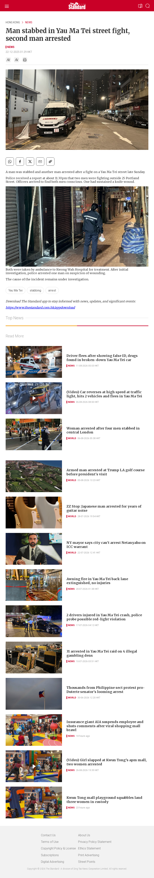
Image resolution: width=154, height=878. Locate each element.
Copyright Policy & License (58, 848)
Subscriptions (50, 855)
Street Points (86, 862)
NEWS (28, 22)
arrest (52, 290)
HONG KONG (13, 22)
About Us (84, 835)
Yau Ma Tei (15, 290)
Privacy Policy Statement (94, 842)
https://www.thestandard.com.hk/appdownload (40, 307)
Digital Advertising (52, 862)
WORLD (72, 438)
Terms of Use (50, 842)
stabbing (35, 290)
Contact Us (48, 835)
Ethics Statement (89, 848)
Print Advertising (88, 855)
